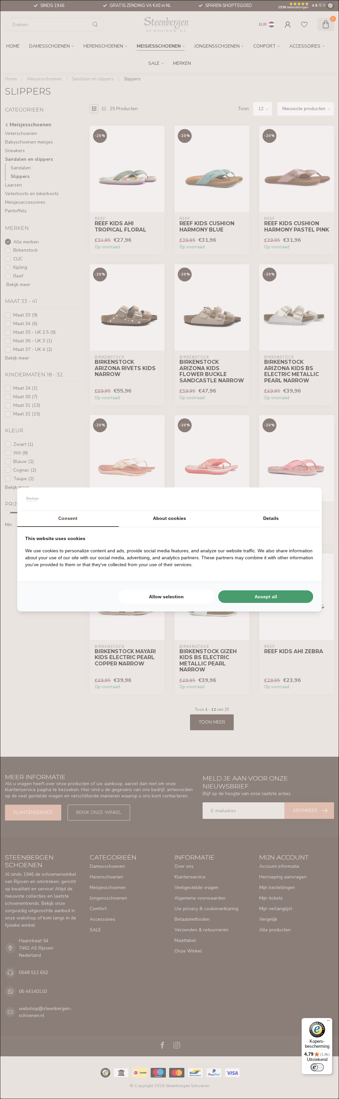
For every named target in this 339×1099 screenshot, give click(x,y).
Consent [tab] (67, 518)
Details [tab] (271, 518)
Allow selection (166, 596)
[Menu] (328, 1022)
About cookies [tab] (169, 518)
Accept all (266, 596)
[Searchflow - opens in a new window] (305, 499)
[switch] (317, 1067)
